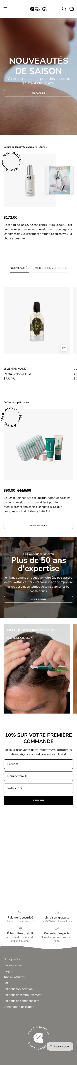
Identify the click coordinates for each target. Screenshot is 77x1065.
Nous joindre (12, 959)
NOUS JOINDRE (38, 599)
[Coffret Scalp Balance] (38, 444)
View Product (38, 253)
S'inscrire (38, 800)
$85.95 (9, 378)
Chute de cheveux (19, 637)
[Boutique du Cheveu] (38, 9)
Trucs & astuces (14, 977)
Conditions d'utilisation (19, 1006)
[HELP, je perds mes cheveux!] (37, 669)
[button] (63, 8)
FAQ (6, 983)
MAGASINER (38, 93)
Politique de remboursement (23, 995)
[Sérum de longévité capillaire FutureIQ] (30, 180)
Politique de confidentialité (21, 1001)
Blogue (8, 971)
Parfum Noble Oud (17, 374)
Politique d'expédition (18, 989)
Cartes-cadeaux (14, 965)
